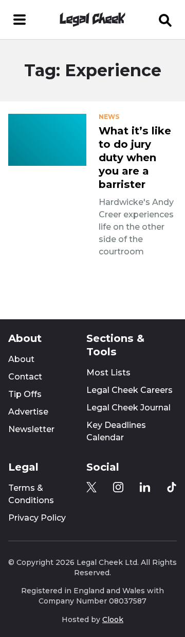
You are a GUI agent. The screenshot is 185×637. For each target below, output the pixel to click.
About (21, 359)
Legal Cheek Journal (128, 407)
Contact (25, 377)
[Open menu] (19, 19)
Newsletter (31, 429)
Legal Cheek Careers (129, 390)
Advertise (28, 412)
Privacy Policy (37, 518)
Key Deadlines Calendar (116, 431)
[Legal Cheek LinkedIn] (145, 487)
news (109, 117)
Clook (112, 619)
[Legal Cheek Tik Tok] (171, 487)
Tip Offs (25, 394)
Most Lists (108, 372)
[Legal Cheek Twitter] (91, 487)
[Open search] (165, 19)
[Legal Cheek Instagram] (118, 487)
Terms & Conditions (31, 494)
